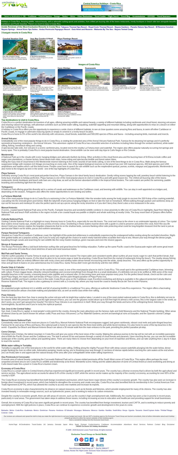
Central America (45, 16)
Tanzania (139, 410)
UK (24, 16)
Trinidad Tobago (166, 410)
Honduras (59, 410)
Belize (12, 410)
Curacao (4, 413)
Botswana (86, 410)
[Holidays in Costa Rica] (102, 11)
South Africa (117, 410)
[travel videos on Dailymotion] (92, 441)
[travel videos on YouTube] (97, 441)
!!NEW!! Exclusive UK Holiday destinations (92, 426)
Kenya (125, 410)
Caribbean (32, 16)
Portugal (84, 424)
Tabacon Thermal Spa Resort (74, 27)
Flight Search (113, 16)
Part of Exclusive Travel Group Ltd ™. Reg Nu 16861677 (89, 448)
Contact (157, 424)
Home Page (13, 424)
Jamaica (50, 424)
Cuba (11, 413)
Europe (57, 16)
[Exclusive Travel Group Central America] (14, 7)
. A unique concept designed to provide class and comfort (41, 49)
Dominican (44, 410)
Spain (77, 424)
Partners (150, 424)
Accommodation (138, 16)
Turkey (65, 16)
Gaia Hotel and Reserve (82, 29)
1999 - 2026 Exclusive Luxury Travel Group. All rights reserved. (90, 430)
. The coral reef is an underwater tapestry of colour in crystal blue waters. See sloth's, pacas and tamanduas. (15, 79)
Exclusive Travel (94, 451)
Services (142, 424)
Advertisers (128, 424)
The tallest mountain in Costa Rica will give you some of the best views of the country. (69, 79)
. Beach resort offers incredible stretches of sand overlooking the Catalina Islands (15, 49)
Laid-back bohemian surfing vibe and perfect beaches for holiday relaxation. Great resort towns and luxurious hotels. (97, 79)
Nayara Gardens (122, 27)
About (135, 424)
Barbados (4, 410)
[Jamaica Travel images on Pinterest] (81, 441)
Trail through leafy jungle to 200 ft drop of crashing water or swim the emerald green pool (124, 79)
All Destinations (24, 424)
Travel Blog (125, 16)
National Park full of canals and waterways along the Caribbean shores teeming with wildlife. (69, 105)
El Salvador (69, 410)
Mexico (36, 410)
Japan (65, 424)
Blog (163, 424)
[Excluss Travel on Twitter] (86, 441)
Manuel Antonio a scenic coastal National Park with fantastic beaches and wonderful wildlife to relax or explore (152, 79)
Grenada (58, 424)
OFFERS (151, 16)
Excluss (66, 451)
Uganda (131, 410)
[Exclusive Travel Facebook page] (76, 441)
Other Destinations (84, 16)
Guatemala (28, 410)
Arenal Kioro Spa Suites (27, 29)
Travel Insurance (163, 16)
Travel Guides (100, 16)
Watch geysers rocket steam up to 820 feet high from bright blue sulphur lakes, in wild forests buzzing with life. (42, 105)
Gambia (101, 410)
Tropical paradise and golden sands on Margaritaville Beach (69, 49)
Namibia (109, 410)
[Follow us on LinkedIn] (102, 441)
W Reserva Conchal (165, 27)
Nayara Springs (8, 29)
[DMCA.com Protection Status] (82, 445)
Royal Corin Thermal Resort (100, 27)
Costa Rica (19, 410)
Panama (52, 410)
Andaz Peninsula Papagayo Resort (54, 29)
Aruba (157, 410)
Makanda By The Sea (103, 29)
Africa (72, 16)
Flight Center (83, 451)
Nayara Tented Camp (124, 29)
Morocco (94, 410)
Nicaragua (78, 410)
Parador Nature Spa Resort (143, 27)
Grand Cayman (148, 410)
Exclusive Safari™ (107, 451)
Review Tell (74, 451)
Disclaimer (170, 424)
